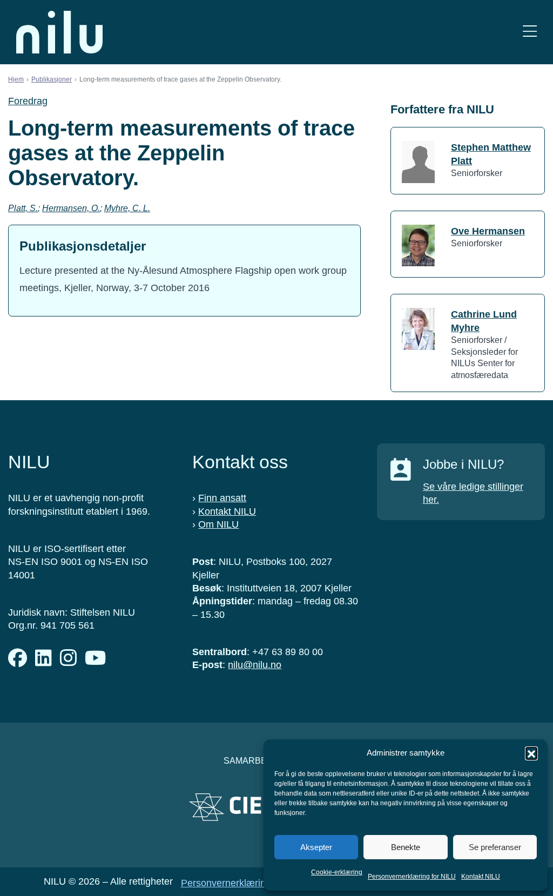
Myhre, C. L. (127, 208)
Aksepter (316, 847)
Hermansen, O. (71, 208)
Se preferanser (495, 847)
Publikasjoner (51, 79)
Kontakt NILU (480, 876)
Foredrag (28, 101)
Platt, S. (23, 208)
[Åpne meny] (530, 32)
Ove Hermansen (488, 231)
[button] (531, 752)
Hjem (16, 79)
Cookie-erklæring (336, 872)
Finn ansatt (222, 498)
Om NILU (218, 524)
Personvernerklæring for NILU (412, 876)
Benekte (405, 847)
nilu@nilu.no (254, 664)
